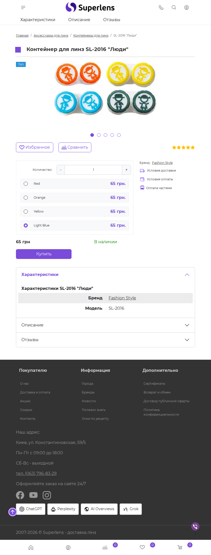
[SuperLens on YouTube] (33, 494)
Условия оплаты (160, 179)
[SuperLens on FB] (20, 494)
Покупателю (33, 370)
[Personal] (187, 7)
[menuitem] (44, 383)
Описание (79, 19)
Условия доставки (161, 170)
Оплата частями (159, 188)
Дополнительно (160, 370)
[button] (23, 7)
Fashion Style (162, 163)
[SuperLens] (90, 7)
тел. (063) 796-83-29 (36, 473)
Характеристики (37, 19)
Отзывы (111, 19)
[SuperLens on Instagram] (47, 494)
